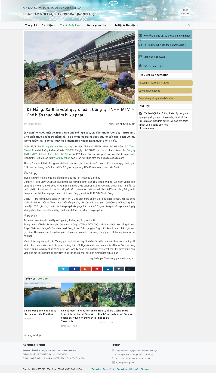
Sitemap (145, 369)
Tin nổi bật (114, 124)
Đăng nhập (122, 369)
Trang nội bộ (108, 369)
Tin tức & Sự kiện (70, 25)
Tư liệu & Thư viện (125, 25)
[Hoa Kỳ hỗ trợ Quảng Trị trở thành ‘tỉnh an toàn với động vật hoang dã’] (116, 295)
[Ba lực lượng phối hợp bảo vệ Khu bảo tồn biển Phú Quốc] (42, 295)
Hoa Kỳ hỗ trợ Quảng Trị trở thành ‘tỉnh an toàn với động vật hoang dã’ (115, 314)
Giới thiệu (47, 25)
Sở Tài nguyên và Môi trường (55, 146)
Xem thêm (148, 128)
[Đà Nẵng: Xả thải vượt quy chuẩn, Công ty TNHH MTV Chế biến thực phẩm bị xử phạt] (79, 68)
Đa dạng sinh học (97, 25)
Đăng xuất (134, 369)
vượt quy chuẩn (61, 157)
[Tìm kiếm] (189, 25)
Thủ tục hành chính (153, 66)
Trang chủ (31, 25)
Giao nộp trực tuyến (154, 56)
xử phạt (100, 150)
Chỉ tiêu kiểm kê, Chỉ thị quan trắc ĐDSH (165, 45)
